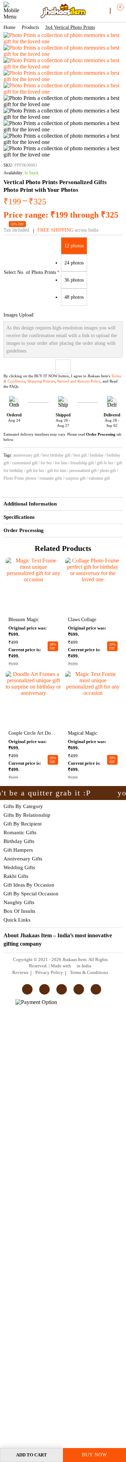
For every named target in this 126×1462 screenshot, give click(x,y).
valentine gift (99, 478)
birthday (97, 455)
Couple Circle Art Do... (31, 733)
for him (61, 462)
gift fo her (105, 462)
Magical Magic (82, 733)
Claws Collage (82, 619)
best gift (80, 455)
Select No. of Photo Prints (30, 272)
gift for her (35, 470)
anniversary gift (26, 455)
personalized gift (83, 470)
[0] (115, 10)
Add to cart (31, 1454)
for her (46, 462)
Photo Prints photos (20, 478)
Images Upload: (19, 315)
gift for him (56, 470)
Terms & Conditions (89, 972)
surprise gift (75, 478)
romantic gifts (51, 478)
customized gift (24, 462)
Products (30, 27)
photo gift (108, 470)
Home (9, 27)
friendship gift (82, 462)
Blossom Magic (23, 619)
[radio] (74, 245)
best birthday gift (56, 455)
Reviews (20, 972)
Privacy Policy (49, 972)
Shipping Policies (41, 381)
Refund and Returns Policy (78, 381)
